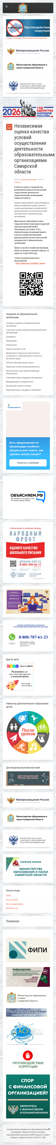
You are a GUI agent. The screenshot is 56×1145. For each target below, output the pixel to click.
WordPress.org (12, 908)
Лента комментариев (14, 904)
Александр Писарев (29, 180)
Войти (8, 895)
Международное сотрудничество (19, 382)
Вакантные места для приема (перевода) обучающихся (22, 372)
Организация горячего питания (18, 386)
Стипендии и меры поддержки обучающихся (24, 378)
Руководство (11, 345)
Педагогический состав (15, 349)
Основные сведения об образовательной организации (23, 324)
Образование (11, 341)
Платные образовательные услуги (19, 363)
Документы (10, 337)
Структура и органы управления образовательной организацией (26, 331)
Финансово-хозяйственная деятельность (23, 367)
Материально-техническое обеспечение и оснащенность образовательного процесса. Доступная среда (24, 356)
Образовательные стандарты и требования (23, 390)
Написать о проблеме (28, 463)
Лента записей (12, 900)
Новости (17, 182)
